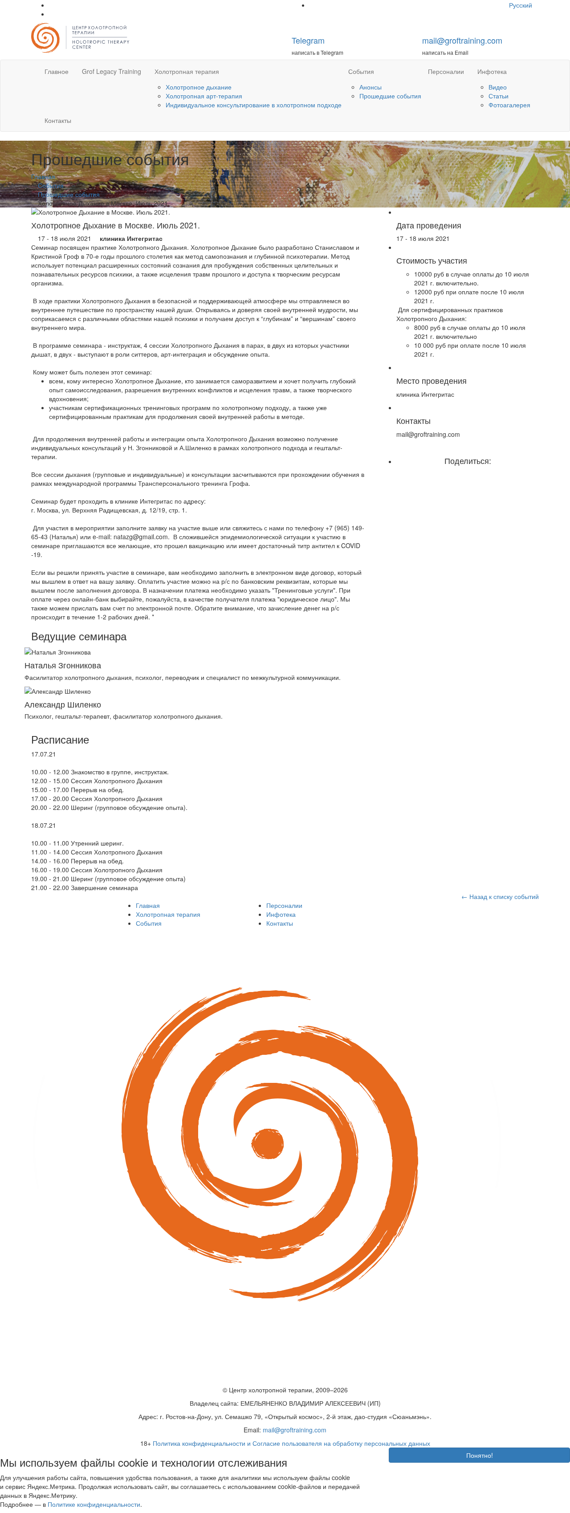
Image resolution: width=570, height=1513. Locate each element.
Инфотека (492, 71)
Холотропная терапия (187, 71)
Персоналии (446, 71)
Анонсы (370, 86)
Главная (148, 905)
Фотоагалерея (509, 104)
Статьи (499, 95)
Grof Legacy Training (111, 71)
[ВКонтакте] (474, 474)
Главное (57, 71)
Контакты (58, 120)
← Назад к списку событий (500, 896)
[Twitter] (467, 474)
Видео (498, 86)
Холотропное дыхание (199, 86)
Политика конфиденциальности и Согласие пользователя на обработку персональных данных (291, 1443)
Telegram (308, 40)
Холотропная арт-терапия (204, 95)
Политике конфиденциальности (94, 1504)
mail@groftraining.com (462, 40)
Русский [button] (521, 4)
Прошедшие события (390, 95)
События (361, 71)
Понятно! (479, 1455)
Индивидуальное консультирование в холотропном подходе (254, 104)
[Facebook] (461, 474)
